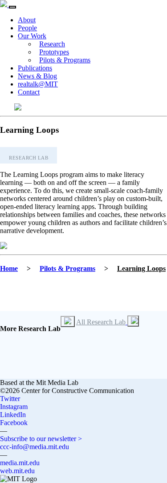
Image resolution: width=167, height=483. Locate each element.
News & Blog (37, 76)
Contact (29, 92)
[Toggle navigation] (12, 7)
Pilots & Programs (64, 60)
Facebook (14, 422)
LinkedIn (13, 414)
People (27, 28)
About (27, 20)
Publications (35, 68)
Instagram (14, 406)
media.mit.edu (20, 463)
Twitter (10, 398)
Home (9, 268)
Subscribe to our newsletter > (41, 438)
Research (52, 44)
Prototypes (54, 52)
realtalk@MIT (38, 84)
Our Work (32, 36)
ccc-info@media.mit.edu (34, 446)
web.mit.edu (17, 471)
